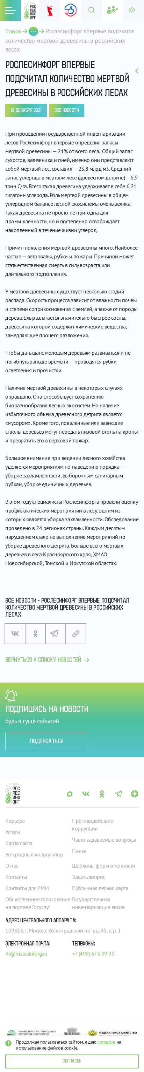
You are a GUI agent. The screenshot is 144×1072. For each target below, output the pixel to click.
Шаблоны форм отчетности (103, 865)
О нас (11, 865)
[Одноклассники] (35, 633)
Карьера (15, 820)
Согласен (72, 1061)
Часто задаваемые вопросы (104, 839)
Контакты (16, 876)
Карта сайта (19, 843)
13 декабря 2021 (26, 110)
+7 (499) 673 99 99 (93, 953)
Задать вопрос (88, 876)
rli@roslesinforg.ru (26, 953)
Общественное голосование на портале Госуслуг (37, 903)
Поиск (79, 850)
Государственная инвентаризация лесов (98, 903)
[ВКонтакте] (15, 633)
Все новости (67, 110)
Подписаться (46, 741)
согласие (106, 1042)
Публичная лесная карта (100, 887)
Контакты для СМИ (27, 887)
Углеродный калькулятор (34, 854)
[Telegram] (55, 633)
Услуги (12, 831)
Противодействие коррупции (92, 824)
